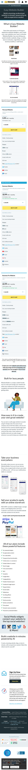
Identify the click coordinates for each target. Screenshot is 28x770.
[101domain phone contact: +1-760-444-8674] (19, 2)
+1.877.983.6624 (5, 723)
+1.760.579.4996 (16, 723)
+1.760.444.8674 (13, 721)
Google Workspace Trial (10, 163)
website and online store (19, 365)
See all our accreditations (15, 703)
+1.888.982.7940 (14, 724)
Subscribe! (15, 681)
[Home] (9, 5)
